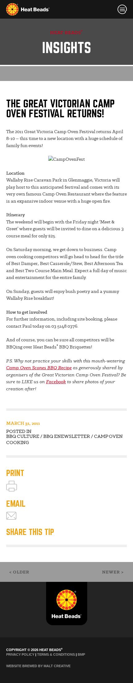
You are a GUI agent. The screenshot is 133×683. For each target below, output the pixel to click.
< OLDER (19, 572)
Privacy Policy (20, 654)
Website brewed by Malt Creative (38, 666)
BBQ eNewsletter (66, 436)
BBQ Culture (22, 436)
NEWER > (113, 572)
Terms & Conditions (56, 654)
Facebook (56, 382)
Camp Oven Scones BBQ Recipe (39, 368)
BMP (81, 654)
